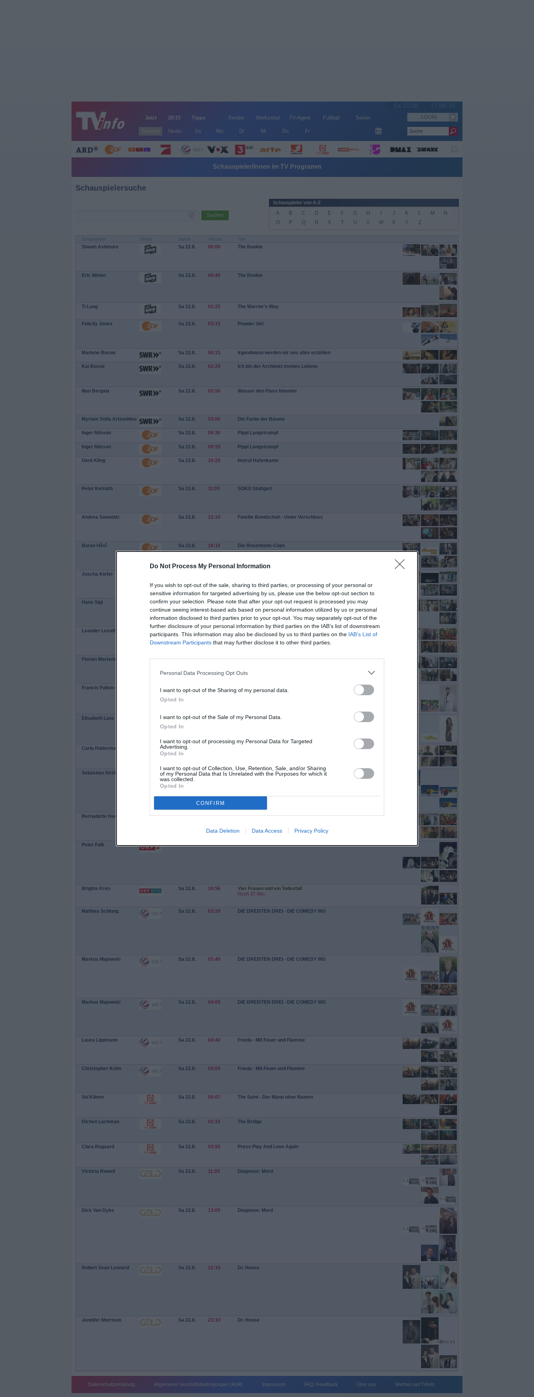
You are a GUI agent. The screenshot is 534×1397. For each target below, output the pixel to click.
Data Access (267, 831)
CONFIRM (210, 803)
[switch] (364, 690)
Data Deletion (223, 831)
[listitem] (267, 673)
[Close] (402, 566)
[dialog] (267, 698)
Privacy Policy (311, 831)
